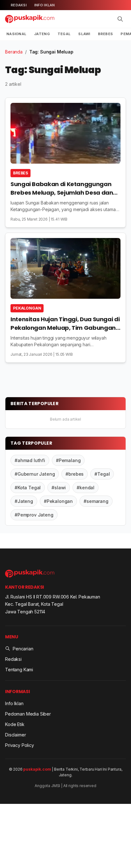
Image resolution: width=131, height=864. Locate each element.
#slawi (59, 487)
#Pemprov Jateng (34, 514)
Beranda (14, 51)
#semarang (96, 501)
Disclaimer (15, 734)
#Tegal (102, 474)
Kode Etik (14, 724)
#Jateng (24, 501)
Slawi (84, 34)
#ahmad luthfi (30, 460)
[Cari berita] (120, 19)
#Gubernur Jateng (35, 474)
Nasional (16, 34)
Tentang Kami (19, 669)
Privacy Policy (19, 745)
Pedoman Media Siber (28, 714)
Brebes (105, 34)
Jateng (42, 34)
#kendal (85, 487)
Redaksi (19, 5)
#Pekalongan (58, 501)
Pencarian (23, 648)
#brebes (75, 474)
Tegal (64, 34)
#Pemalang (68, 460)
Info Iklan (44, 5)
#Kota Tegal (28, 487)
